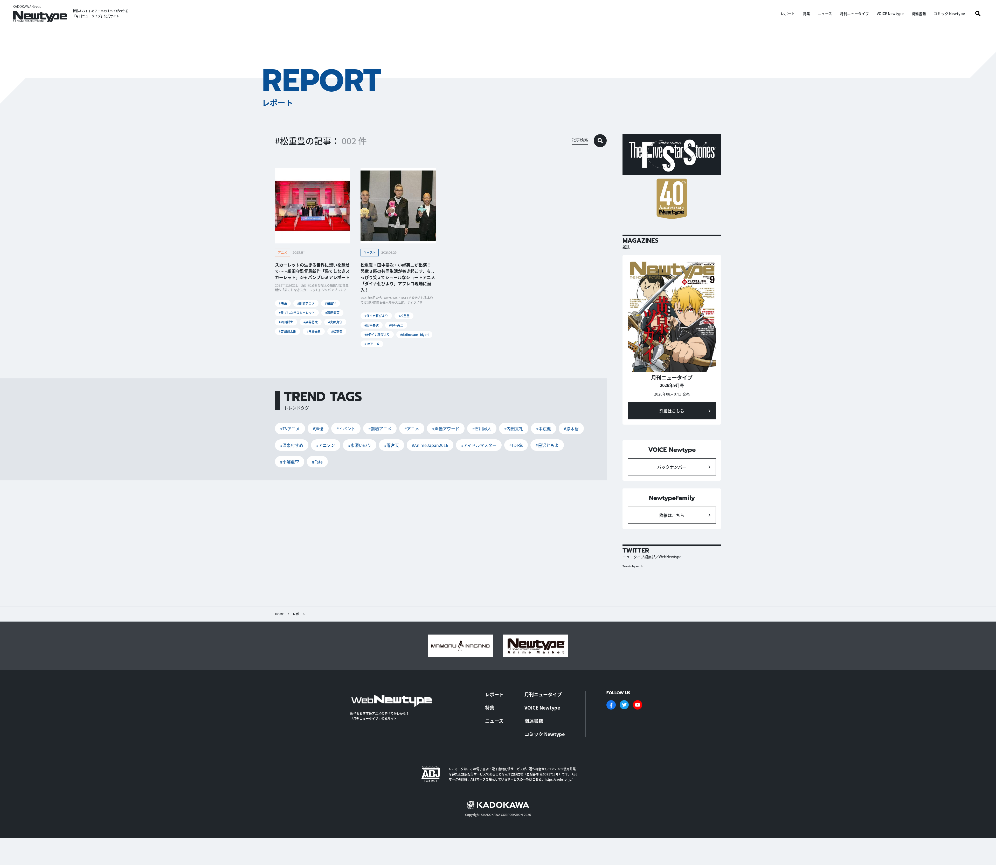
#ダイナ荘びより (376, 316)
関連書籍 (918, 13)
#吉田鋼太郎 (287, 331)
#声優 (318, 428)
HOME (279, 614)
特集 (806, 13)
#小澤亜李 (289, 462)
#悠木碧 (571, 428)
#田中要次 (371, 325)
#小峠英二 (396, 325)
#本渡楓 (543, 428)
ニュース (825, 13)
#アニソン (325, 445)
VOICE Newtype (890, 13)
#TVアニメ (371, 344)
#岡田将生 (286, 322)
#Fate (317, 462)
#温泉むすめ (291, 445)
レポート (787, 13)
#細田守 (330, 303)
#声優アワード (445, 428)
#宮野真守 (335, 322)
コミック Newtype (949, 13)
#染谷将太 (310, 322)
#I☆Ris (516, 445)
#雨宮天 (391, 445)
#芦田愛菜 (332, 312)
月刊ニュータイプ (854, 13)
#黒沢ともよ (547, 445)
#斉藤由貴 (314, 331)
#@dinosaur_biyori (414, 334)
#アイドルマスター (478, 445)
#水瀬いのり (359, 445)
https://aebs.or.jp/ (559, 779)
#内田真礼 (513, 428)
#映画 (283, 303)
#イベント (345, 428)
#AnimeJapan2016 (430, 445)
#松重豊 (336, 331)
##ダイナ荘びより (377, 334)
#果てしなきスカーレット (297, 312)
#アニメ (411, 428)
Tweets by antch (632, 566)
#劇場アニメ (306, 303)
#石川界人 (481, 428)
